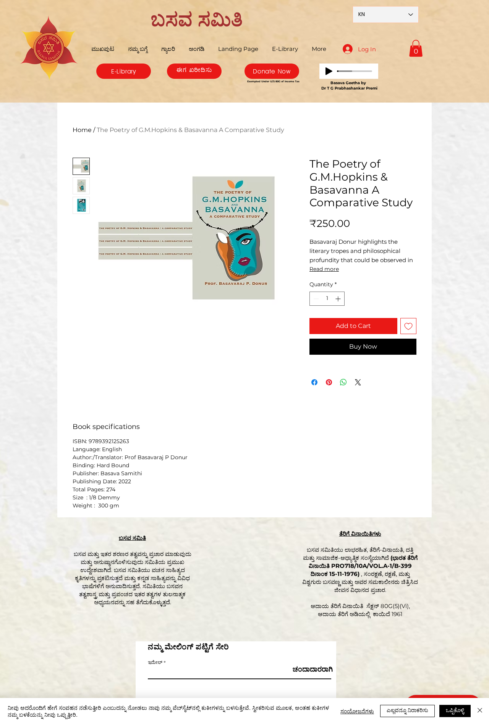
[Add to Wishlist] (408, 326)
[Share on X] (358, 382)
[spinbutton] (327, 298)
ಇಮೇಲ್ (155, 662)
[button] (416, 48)
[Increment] (338, 298)
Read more (324, 269)
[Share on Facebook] (314, 382)
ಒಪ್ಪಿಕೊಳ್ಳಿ (455, 710)
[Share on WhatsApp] (343, 382)
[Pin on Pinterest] (329, 382)
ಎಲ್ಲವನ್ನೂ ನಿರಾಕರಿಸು (407, 710)
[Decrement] (315, 298)
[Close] (479, 711)
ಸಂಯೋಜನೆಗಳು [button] (357, 711)
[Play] (328, 71)
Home (82, 130)
